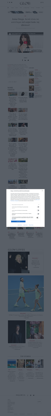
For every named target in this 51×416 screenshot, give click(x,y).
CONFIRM (18, 221)
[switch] (38, 207)
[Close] (43, 191)
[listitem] (25, 204)
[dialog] (25, 208)
